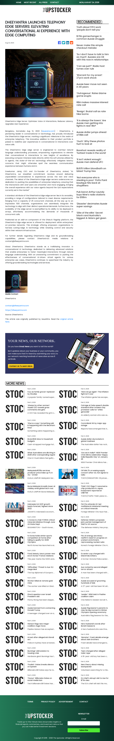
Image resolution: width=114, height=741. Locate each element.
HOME (18, 2)
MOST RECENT (30, 2)
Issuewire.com (48, 131)
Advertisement (66, 701)
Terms (30, 701)
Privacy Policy (48, 701)
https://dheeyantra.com (16, 310)
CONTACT (54, 2)
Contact (83, 701)
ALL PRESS (43, 2)
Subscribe (83, 730)
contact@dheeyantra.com (17, 305)
